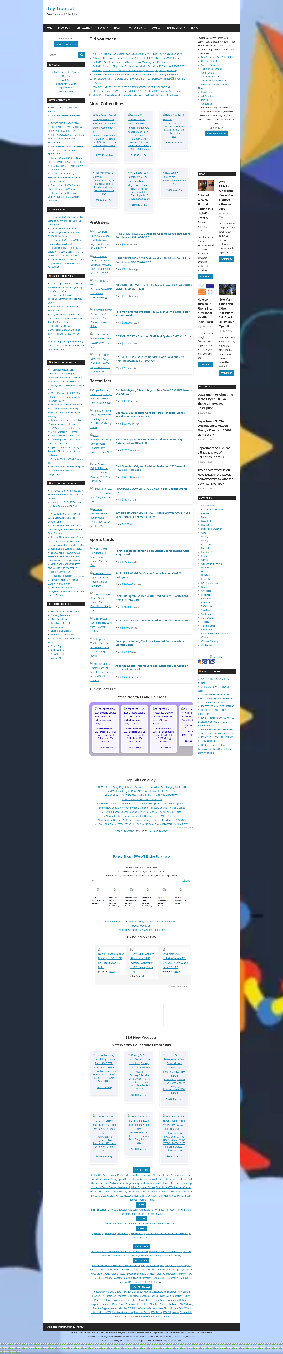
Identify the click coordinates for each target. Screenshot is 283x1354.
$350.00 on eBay (139, 1149)
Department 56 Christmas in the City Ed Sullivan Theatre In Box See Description (65, 221)
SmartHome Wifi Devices (169, 1187)
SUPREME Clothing (151, 1255)
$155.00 (126, 627)
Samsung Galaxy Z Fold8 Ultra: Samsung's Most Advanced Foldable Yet (66, 385)
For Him (181, 1209)
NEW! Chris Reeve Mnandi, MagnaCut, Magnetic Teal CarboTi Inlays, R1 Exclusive (135, 95)
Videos (204, 637)
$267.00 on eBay (174, 190)
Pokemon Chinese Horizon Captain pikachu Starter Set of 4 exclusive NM (131, 86)
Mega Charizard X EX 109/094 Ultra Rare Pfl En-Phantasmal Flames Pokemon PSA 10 (66, 397)
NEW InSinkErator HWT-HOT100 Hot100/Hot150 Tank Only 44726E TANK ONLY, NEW (142, 824)
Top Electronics (179, 1183)
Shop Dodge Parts (123, 1269)
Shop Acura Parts (150, 1265)
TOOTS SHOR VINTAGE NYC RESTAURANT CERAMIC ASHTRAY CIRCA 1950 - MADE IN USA (65, 127)
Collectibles (116, 1183)
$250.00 (126, 561)
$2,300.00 (127, 343)
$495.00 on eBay (104, 1156)
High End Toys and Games (141, 1187)
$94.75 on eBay (174, 1156)
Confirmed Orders (138, 1251)
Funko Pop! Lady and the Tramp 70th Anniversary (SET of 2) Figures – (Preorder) (134, 70)
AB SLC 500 (100, 1277)
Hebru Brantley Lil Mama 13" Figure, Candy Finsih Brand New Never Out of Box (104, 187)
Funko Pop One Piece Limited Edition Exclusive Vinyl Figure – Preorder (129, 62)
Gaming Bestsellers (60, 615)
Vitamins (154, 1183)
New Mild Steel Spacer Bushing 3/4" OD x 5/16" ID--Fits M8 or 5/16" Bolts (142, 811)
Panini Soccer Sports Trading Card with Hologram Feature (151, 620)
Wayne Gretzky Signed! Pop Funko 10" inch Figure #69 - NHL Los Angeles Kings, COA (66, 318)
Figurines (132, 1199)
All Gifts (159, 1213)
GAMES (141, 1218)
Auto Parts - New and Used (167, 1179)
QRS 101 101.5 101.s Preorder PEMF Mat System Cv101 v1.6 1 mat (153, 336)
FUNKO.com (145, 929)
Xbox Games (137, 1223)
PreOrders (64, 28)
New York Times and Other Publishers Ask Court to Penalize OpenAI (226, 312)
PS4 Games (112, 1223)
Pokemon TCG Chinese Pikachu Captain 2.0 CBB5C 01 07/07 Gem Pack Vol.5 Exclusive (137, 58)
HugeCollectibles (141, 925)
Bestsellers (83, 28)
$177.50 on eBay (164, 747)
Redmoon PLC (175, 1277)
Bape (171, 1255)
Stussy (164, 1255)
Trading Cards (174, 28)
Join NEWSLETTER (210, 99)
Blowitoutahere (133, 1304)
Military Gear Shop (159, 1308)
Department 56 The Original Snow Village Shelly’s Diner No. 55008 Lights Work (63, 232)
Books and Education (211, 528)
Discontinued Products (114, 1295)
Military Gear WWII (101, 1312)
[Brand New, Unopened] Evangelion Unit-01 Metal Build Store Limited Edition (66, 591)
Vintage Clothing (209, 641)
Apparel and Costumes (212, 509)
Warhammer (207, 645)
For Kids (141, 1213)
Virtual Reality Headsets (114, 1187)
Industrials (206, 579)
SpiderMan (206, 614)
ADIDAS (187, 1251)
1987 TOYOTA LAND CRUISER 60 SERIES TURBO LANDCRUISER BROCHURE (66, 138)
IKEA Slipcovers (171, 1312)
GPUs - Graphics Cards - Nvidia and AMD (164, 1304)
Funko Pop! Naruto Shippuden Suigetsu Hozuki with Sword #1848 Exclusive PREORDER (138, 66)
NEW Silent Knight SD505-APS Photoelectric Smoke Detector (142, 791)
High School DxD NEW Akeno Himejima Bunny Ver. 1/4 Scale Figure (64, 506)
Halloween (206, 567)
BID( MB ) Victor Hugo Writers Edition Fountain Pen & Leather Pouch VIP (64, 197)
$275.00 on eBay (192, 741)
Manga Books (184, 1195)
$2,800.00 (127, 606)
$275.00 (126, 322)
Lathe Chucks (103, 1273)
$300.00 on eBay (174, 142)
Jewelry (134, 1316)
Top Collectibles (60, 100)
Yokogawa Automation (139, 1277)
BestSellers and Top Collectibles (67, 611)
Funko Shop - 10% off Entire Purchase (141, 856)
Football (205, 548)
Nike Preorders (109, 1255)
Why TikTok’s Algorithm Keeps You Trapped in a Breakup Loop (226, 195)
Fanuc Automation (117, 1277)
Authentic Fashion (172, 1251)
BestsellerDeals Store (113, 1304)
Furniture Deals (142, 1312)
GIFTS (141, 1204)
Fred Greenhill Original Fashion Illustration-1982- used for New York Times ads (104, 1143)
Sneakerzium (156, 1251)
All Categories (144, 1174)
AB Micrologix (170, 1273)
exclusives (206, 544)
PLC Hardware (156, 1281)
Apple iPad (122, 1233)
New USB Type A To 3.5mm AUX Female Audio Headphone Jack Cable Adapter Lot (142, 803)
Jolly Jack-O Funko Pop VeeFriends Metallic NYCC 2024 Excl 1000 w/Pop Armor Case (136, 91)
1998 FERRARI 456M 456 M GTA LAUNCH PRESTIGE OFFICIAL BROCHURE (66, 150)
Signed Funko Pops (62, 276)
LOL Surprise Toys (210, 583)
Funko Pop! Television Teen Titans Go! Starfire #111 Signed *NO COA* (65, 299)
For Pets (150, 1213)
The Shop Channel (127, 929)
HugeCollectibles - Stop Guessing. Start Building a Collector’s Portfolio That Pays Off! (65, 373)
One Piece (206, 590)
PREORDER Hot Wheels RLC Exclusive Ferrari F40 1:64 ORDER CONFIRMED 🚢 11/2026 (163, 735)
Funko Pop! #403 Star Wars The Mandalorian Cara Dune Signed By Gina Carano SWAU (65, 287)
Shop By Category (60, 619)
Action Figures (137, 28)
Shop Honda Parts (130, 1265)
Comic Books (57, 627)
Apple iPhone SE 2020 (173, 1233)
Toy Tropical (60, 8)
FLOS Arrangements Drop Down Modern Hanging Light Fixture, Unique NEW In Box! (174, 1086)
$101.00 (126, 269)
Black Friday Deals (141, 1291)
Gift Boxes (144, 1209)
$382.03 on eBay (139, 205)
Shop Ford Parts (104, 1269)
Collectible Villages (156, 1299)
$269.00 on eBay (174, 1099)
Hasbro (204, 571)
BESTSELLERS (141, 1170)
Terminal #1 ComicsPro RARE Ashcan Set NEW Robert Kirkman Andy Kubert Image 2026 (139, 142)
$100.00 (126, 676)
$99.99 (125, 244)
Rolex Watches (147, 1316)
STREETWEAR (141, 1246)
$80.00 (126, 401)
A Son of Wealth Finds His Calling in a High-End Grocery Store (205, 208)
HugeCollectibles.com (63, 362)
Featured (132, 1174)
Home (49, 28)
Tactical (205, 621)
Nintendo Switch (154, 1223)
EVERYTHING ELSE (141, 1287)
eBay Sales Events (113, 921)
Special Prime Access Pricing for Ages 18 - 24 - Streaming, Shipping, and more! (65, 451)
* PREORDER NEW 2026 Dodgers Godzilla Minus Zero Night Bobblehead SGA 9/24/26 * (105, 735)
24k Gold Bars (145, 1179)
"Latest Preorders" (124, 830)
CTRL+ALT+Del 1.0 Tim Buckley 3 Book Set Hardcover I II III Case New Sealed (66, 494)
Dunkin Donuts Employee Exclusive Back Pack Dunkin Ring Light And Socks (64, 177)
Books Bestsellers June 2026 (65, 435)
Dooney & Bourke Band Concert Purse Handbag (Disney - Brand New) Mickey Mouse (139, 1082)
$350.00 (126, 499)
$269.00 (126, 450)
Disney (204, 536)
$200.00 (126, 423)
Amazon (129, 921)
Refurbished (207, 606)
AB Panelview (185, 1273)
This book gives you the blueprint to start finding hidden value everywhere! (66, 470)
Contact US (56, 658)
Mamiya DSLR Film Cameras (134, 1308)
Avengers (206, 513)
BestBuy (139, 921)
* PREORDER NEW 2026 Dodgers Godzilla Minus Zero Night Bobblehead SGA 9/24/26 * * (134, 735)
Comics (156, 28)
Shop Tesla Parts (142, 1269)
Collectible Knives (136, 1299)
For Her (154, 1209)
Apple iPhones (136, 1233)
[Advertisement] (179, 12)
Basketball (206, 521)
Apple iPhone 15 (152, 1233)
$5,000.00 (127, 584)
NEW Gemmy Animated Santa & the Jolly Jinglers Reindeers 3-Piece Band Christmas (65, 529)
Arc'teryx (135, 1255)
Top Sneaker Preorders (116, 1251)
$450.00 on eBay (139, 155)
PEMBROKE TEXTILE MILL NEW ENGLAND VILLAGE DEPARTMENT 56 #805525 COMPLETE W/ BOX (66, 252)
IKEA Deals (156, 1312)
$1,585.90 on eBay (104, 155)
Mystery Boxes (126, 1191)
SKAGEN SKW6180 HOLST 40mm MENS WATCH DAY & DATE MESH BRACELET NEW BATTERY (174, 1143)
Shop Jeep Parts (168, 1265)
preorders (206, 598)
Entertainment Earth (168, 921)
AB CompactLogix (152, 1273)
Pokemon (206, 594)
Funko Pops (164, 1191)
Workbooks (120, 1299)
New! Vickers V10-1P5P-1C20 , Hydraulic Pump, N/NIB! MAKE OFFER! (142, 795)
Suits (133, 1213)
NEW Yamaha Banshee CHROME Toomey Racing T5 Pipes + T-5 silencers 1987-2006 (142, 820)
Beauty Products (140, 1183)
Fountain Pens (208, 552)
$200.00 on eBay (139, 1095)
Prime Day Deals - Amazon (117, 1291)
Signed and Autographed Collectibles (118, 1179)
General (205, 559)
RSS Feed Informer (158, 830)
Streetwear (97, 1251)
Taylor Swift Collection (170, 1295)
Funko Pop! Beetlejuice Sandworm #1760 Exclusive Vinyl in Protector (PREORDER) (135, 74)
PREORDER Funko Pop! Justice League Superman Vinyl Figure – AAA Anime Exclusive (137, 53)
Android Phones (149, 1295)
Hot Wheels (170, 1195)
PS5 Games (124, 1223)
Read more (205, 276)
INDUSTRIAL (141, 1260)
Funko (102, 28)
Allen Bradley (118, 1273)
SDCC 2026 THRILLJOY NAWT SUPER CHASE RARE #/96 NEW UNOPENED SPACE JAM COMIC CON (66, 556)
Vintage (127, 1183)
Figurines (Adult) (146, 1199)
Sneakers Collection (61, 630)
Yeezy (178, 1255)
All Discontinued (161, 1174)
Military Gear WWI (180, 1308)
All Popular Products (116, 1174)
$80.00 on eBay (104, 1087)
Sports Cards (207, 618)
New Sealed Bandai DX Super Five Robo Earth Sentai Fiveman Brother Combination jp (104, 142)
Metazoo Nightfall (133, 1195)
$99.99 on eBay (106, 747)
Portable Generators (122, 1312)
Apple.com (159, 929)
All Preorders (177, 1174)
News (202, 174)
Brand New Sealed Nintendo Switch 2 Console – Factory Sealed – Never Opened (142, 807)
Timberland (124, 1255)
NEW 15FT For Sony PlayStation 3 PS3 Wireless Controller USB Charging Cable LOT (142, 787)
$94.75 (125, 524)
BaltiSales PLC (159, 1277)
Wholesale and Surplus (164, 1291)
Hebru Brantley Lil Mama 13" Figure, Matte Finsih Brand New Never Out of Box (174, 130)
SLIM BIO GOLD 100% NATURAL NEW (142, 799)
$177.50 (126, 295)
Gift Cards (133, 1209)
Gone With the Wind (211, 563)
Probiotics (165, 1183)
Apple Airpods (109, 1233)
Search (195, 28)
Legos (117, 28)
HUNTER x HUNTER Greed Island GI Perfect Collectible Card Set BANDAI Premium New (66, 579)
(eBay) (112, 971)
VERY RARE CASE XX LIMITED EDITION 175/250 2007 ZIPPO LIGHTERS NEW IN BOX (64, 568)
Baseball (205, 517)
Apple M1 (96, 1233)
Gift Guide (122, 1209)
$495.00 (126, 477)
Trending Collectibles (61, 623)
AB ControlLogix (134, 1273)
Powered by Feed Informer (184, 827)
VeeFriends (206, 629)
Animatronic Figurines (146, 1191)
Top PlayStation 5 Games (63, 634)
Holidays (205, 575)
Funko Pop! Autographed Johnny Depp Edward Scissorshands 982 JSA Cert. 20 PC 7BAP (66, 345)
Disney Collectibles (153, 1195)
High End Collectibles (63, 483)
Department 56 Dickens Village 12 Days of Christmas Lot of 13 (214, 452)
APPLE (141, 1228)
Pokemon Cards (179, 1191)
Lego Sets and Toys (113, 1195)
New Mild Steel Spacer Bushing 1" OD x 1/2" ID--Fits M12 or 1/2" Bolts (142, 815)
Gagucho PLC (141, 1281)
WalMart (150, 921)
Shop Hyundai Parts (162, 1269)
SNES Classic (170, 1223)
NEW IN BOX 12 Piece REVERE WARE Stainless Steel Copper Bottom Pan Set (64, 517)
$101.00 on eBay (135, 747)
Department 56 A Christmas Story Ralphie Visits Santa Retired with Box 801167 (66, 263)
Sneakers (205, 610)
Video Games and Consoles (215, 633)
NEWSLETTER (58, 654)
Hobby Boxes (133, 1295)
